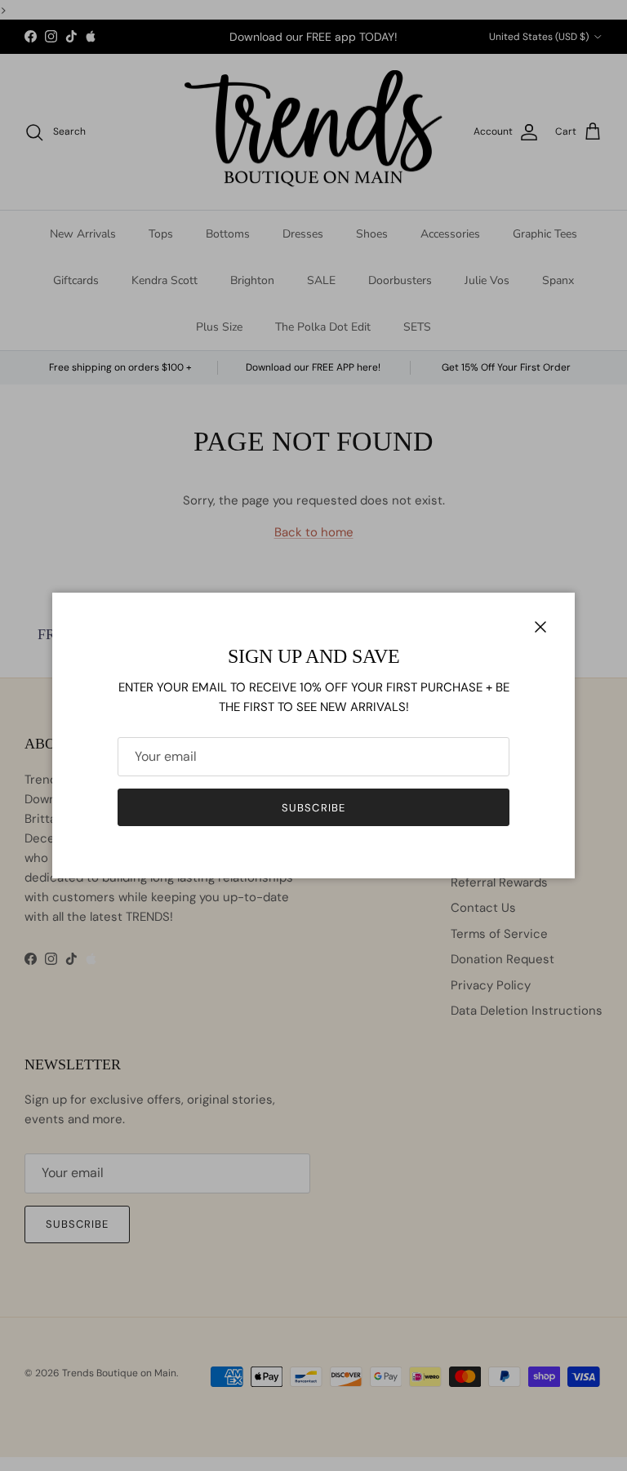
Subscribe (313, 808)
